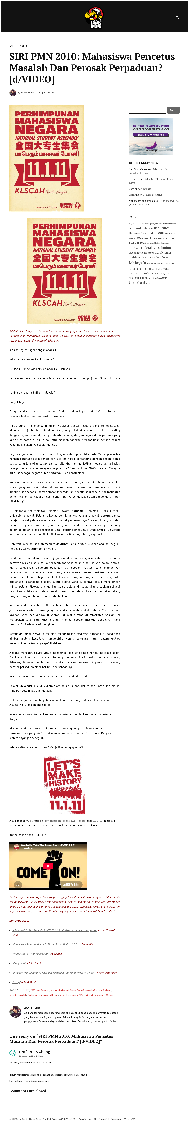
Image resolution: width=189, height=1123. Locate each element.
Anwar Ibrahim (169, 223)
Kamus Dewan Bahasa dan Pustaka (86, 990)
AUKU (151, 228)
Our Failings (144, 188)
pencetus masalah (17, 994)
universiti (89, 994)
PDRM (159, 269)
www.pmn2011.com (104, 994)
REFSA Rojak (156, 274)
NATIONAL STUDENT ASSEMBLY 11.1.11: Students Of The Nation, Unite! (54, 930)
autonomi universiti (60, 990)
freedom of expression (141, 252)
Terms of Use (130, 1119)
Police (168, 269)
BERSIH (159, 233)
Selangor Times (138, 277)
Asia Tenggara (42, 990)
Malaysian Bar (153, 263)
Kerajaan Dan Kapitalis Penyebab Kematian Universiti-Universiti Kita (53, 973)
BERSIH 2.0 (170, 233)
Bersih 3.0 (132, 238)
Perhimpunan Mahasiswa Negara (64, 821)
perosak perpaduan (69, 994)
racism (141, 274)
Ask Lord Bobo (138, 228)
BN (138, 238)
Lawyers (152, 257)
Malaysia (107, 990)
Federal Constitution (156, 248)
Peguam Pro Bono (152, 194)
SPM (81, 994)
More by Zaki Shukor (106, 1021)
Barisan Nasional (141, 233)
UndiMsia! (137, 282)
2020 (33, 990)
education (150, 243)
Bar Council (162, 228)
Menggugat (19, 963)
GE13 (158, 252)
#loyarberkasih (134, 224)
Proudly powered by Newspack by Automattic (100, 1119)
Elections (134, 248)
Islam (145, 257)
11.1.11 (26, 990)
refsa (147, 273)
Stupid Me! (18, 46)
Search (173, 110)
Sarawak (171, 274)
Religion (164, 274)
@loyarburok (156, 223)
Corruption (144, 238)
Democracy (156, 238)
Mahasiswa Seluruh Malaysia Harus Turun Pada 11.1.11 (45, 944)
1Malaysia (145, 223)
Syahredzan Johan (154, 278)
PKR (164, 269)
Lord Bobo (162, 257)
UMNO (165, 277)
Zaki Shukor (27, 92)
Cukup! (16, 982)
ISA (139, 257)
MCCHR (164, 263)
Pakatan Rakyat (145, 269)
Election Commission (161, 243)
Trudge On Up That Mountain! (30, 954)
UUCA (148, 283)
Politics (133, 273)
